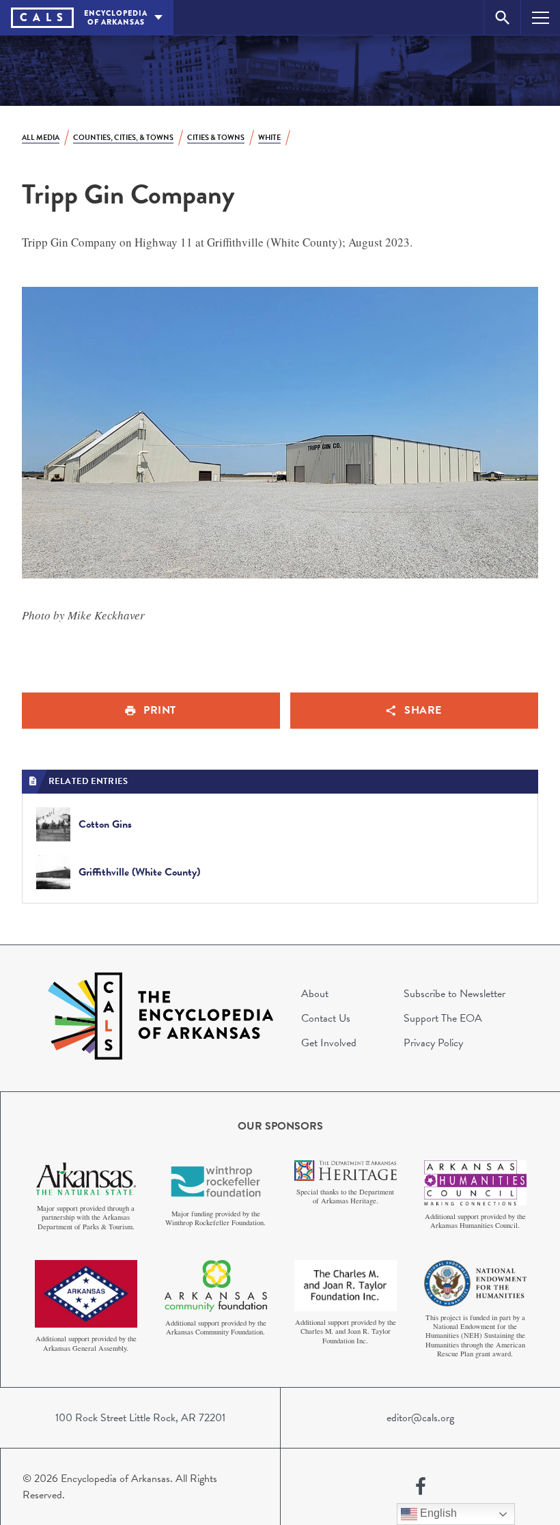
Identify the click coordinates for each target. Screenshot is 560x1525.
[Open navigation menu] (540, 17)
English (437, 1513)
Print (159, 710)
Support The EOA (443, 1018)
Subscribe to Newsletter (454, 993)
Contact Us (325, 1018)
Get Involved (328, 1043)
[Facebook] (420, 1487)
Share (423, 710)
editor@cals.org (420, 1418)
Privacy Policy (433, 1043)
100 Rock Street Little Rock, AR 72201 (140, 1418)
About (314, 993)
